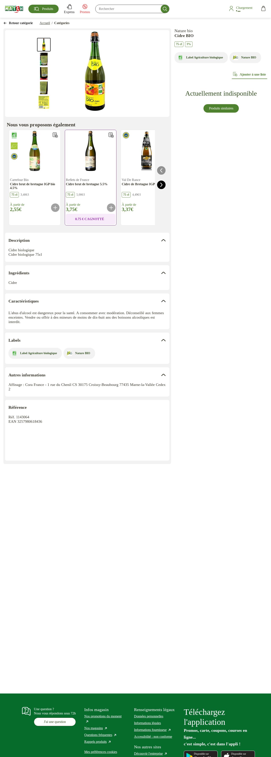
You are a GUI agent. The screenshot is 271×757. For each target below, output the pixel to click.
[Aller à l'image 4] (44, 88)
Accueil (45, 23)
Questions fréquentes (100, 735)
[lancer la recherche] (165, 9)
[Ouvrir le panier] (263, 9)
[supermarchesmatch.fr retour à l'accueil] (14, 9)
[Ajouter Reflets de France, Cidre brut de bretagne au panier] (111, 207)
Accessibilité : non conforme (153, 736)
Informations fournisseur (152, 730)
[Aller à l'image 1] (44, 44)
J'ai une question (55, 722)
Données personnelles (148, 716)
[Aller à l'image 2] (44, 59)
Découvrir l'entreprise (150, 753)
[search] (132, 9)
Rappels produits (97, 741)
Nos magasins (96, 728)
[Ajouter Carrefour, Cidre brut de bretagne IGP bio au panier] (55, 207)
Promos (85, 12)
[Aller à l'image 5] (44, 102)
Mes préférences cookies (100, 752)
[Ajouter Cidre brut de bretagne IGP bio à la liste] (55, 135)
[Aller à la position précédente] (161, 170)
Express (69, 12)
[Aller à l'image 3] (44, 73)
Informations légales (147, 723)
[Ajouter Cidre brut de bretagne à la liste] (111, 135)
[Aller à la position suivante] (161, 184)
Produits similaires (221, 108)
